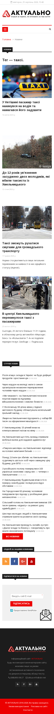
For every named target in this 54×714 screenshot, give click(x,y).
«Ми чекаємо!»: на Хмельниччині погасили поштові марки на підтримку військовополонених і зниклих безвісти (24, 398)
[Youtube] (36, 685)
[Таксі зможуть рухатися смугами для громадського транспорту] (27, 222)
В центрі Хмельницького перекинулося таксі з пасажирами (20, 317)
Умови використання (19, 706)
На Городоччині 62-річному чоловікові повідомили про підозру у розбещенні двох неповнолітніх (25, 494)
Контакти (28, 710)
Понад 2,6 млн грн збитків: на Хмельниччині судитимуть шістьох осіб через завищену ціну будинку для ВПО (26, 460)
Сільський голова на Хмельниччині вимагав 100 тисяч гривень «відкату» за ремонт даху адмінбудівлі (26, 505)
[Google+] (30, 685)
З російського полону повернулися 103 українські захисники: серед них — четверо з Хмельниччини (25, 471)
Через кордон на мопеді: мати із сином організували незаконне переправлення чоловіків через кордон (22, 387)
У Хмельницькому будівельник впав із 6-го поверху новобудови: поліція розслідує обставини (24, 483)
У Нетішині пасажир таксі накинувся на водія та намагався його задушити (21, 106)
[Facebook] (23, 685)
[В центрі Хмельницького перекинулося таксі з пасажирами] (27, 293)
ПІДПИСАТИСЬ (21, 603)
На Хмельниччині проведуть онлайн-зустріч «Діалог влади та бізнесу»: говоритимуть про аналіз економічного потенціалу (26, 528)
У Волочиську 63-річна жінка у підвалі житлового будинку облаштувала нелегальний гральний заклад (26, 410)
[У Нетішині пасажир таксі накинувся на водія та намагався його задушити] (27, 81)
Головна (6, 39)
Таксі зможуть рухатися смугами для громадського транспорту (22, 247)
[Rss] (17, 685)
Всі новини (12, 536)
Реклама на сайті (39, 706)
